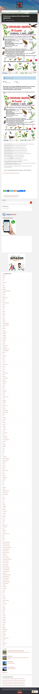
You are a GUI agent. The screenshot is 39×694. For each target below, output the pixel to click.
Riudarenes (4, 530)
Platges (13, 663)
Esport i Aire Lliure (16, 195)
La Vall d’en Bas (5, 436)
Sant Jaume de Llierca (6, 557)
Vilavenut (4, 639)
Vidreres (4, 614)
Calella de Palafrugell (6, 325)
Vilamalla (4, 632)
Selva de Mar (4, 588)
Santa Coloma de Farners (6, 581)
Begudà (4, 299)
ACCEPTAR (20, 692)
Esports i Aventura (19, 652)
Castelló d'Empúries (15, 196)
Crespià (4, 367)
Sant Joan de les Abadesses (7, 559)
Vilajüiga (4, 627)
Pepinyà (4, 502)
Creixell (4, 366)
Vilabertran (4, 617)
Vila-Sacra (4, 615)
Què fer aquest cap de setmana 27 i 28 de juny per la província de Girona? (14, 682)
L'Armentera (4, 419)
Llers (3, 453)
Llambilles (4, 446)
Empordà (4, 379)
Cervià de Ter (5, 355)
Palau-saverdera (5, 492)
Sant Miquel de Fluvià (6, 576)
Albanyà (4, 277)
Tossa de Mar (5, 603)
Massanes (4, 465)
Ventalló (4, 610)
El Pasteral (4, 376)
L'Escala (4, 420)
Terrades (4, 598)
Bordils (4, 313)
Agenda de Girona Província (10, 20)
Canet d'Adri (4, 338)
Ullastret (4, 607)
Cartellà (4, 343)
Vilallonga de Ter (5, 629)
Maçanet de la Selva (6, 460)
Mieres (4, 468)
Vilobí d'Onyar (5, 643)
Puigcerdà (4, 516)
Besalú (4, 304)
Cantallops (4, 340)
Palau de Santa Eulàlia (6, 490)
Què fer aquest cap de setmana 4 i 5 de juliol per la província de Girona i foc (14, 680)
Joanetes (4, 417)
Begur (3, 301)
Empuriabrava (5, 381)
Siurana (4, 595)
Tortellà (4, 602)
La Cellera (4, 427)
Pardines (4, 497)
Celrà (3, 354)
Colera (4, 359)
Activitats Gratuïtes (7, 195)
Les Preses (4, 441)
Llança (3, 449)
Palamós (4, 489)
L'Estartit (4, 422)
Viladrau (4, 624)
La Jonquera (4, 429)
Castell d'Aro (4, 347)
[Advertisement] (19, 182)
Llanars (4, 448)
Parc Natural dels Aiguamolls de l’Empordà (11, 173)
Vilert (3, 641)
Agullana (4, 275)
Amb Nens (11, 195)
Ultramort (4, 608)
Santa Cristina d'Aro (5, 583)
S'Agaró (4, 538)
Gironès (4, 407)
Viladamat (4, 620)
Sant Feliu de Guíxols (6, 550)
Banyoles (4, 292)
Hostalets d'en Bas (5, 412)
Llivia (3, 455)
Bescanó (4, 306)
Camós (4, 330)
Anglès (4, 285)
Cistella (4, 357)
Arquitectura (14, 652)
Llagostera (4, 444)
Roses (3, 535)
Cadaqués (4, 321)
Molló (3, 472)
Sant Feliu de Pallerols (6, 552)
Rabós (3, 521)
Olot (3, 482)
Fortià (3, 398)
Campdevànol (5, 331)
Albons (4, 278)
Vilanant (4, 636)
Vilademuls (4, 622)
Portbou (4, 514)
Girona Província (5, 405)
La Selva (26, 652)
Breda (3, 316)
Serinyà (4, 590)
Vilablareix (4, 619)
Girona (4, 403)
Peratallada (4, 506)
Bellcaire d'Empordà (6, 302)
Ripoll (3, 528)
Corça (3, 362)
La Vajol (4, 434)
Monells (4, 473)
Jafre (3, 415)
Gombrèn (4, 408)
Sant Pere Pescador (6, 579)
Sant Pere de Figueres (11, 667)
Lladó (3, 443)
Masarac (4, 463)
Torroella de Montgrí (6, 600)
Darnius (4, 371)
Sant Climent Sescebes (6, 543)
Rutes (28, 652)
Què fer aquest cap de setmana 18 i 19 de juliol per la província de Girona (14, 678)
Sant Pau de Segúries (6, 578)
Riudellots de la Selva (6, 533)
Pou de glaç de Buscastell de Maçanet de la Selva (15, 650)
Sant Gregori (4, 554)
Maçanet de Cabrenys (6, 458)
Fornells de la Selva (5, 396)
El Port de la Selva (5, 378)
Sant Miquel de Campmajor (7, 574)
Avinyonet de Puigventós (6, 290)
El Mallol (4, 374)
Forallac (4, 395)
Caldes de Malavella (6, 323)
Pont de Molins (5, 511)
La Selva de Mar (5, 432)
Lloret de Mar (5, 456)
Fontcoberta (4, 391)
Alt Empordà (10, 663)
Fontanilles (4, 390)
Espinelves (4, 383)
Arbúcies (4, 287)
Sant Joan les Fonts (5, 562)
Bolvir (3, 309)
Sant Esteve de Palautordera (7, 547)
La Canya (4, 425)
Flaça (3, 388)
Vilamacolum (4, 631)
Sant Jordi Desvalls (5, 564)
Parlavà (4, 499)
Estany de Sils (9, 656)
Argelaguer (4, 289)
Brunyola (4, 318)
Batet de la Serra (5, 297)
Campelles (4, 333)
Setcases (4, 591)
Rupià (3, 537)
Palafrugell (4, 487)
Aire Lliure (9, 657)
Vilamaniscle (4, 634)
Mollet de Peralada (5, 470)
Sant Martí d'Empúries (6, 569)
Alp (3, 280)
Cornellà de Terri (5, 364)
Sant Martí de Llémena (6, 571)
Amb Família (10, 652)
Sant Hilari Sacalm (5, 555)
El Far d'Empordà (5, 372)
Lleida (3, 451)
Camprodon (4, 337)
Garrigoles (4, 400)
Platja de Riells (9, 661)
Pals (3, 496)
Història (23, 652)
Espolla (4, 384)
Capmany (4, 342)
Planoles (4, 508)
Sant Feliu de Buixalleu (6, 549)
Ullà (3, 605)
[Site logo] (19, 5)
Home (4, 20)
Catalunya (4, 352)
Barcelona (4, 294)
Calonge (4, 326)
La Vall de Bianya (5, 437)
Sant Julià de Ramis (5, 566)
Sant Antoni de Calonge (6, 542)
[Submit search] (31, 203)
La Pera (4, 431)
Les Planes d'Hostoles (6, 439)
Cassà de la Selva (5, 345)
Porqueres (4, 513)
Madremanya (4, 461)
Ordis (3, 484)
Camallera (4, 328)
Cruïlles (4, 369)
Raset (3, 523)
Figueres (4, 386)
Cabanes (4, 319)
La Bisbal (4, 424)
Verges (4, 612)
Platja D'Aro (4, 509)
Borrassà (4, 314)
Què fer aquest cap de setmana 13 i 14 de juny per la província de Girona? (14, 685)
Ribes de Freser (5, 525)
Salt (3, 540)
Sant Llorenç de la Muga (6, 567)
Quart (3, 518)
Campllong (4, 335)
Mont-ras (4, 475)
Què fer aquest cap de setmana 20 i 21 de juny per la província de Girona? (14, 683)
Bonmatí (4, 311)
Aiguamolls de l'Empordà (8, 196)
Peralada (4, 504)
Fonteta (4, 393)
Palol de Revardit (5, 494)
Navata (4, 480)
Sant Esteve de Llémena (6, 545)
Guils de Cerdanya (5, 410)
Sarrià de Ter (4, 586)
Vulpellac (4, 644)
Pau (3, 501)
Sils (3, 593)
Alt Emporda (4, 282)
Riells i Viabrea (5, 526)
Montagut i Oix (5, 477)
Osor (3, 485)
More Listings (5, 672)
